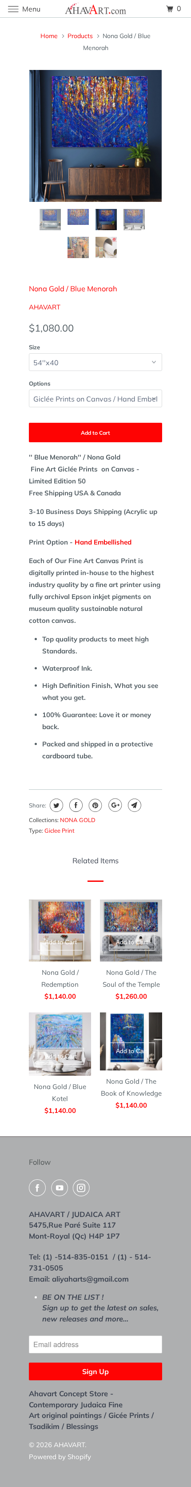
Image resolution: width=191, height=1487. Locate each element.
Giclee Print (59, 830)
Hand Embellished (104, 542)
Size (34, 347)
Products (80, 36)
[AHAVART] (95, 8)
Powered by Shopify (60, 1456)
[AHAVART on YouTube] (61, 1187)
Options (40, 383)
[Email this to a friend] (133, 805)
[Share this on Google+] (114, 805)
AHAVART (44, 307)
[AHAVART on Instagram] (83, 1187)
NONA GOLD (78, 819)
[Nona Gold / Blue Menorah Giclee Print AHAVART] (95, 136)
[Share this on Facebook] (75, 805)
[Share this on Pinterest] (94, 805)
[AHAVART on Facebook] (39, 1187)
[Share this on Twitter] (55, 805)
